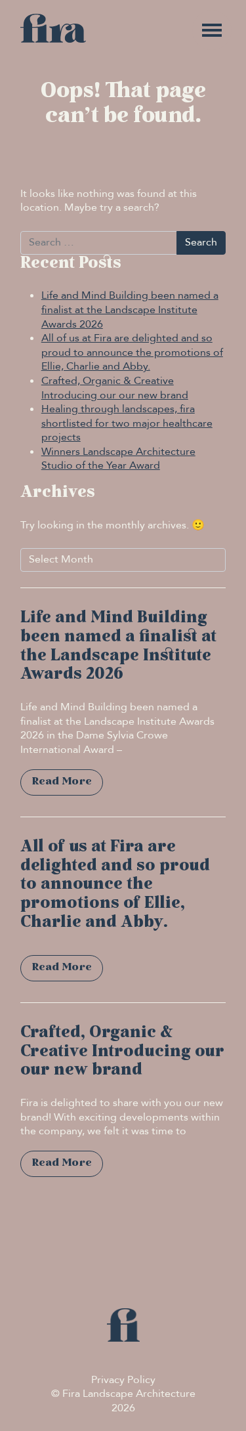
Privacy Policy (123, 1380)
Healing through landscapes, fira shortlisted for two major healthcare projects (127, 423)
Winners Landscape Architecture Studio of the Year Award (118, 458)
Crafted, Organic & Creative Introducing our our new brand (114, 388)
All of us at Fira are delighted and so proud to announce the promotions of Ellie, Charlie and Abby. (132, 352)
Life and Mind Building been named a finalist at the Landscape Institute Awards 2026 (129, 309)
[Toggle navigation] (212, 30)
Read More (61, 782)
